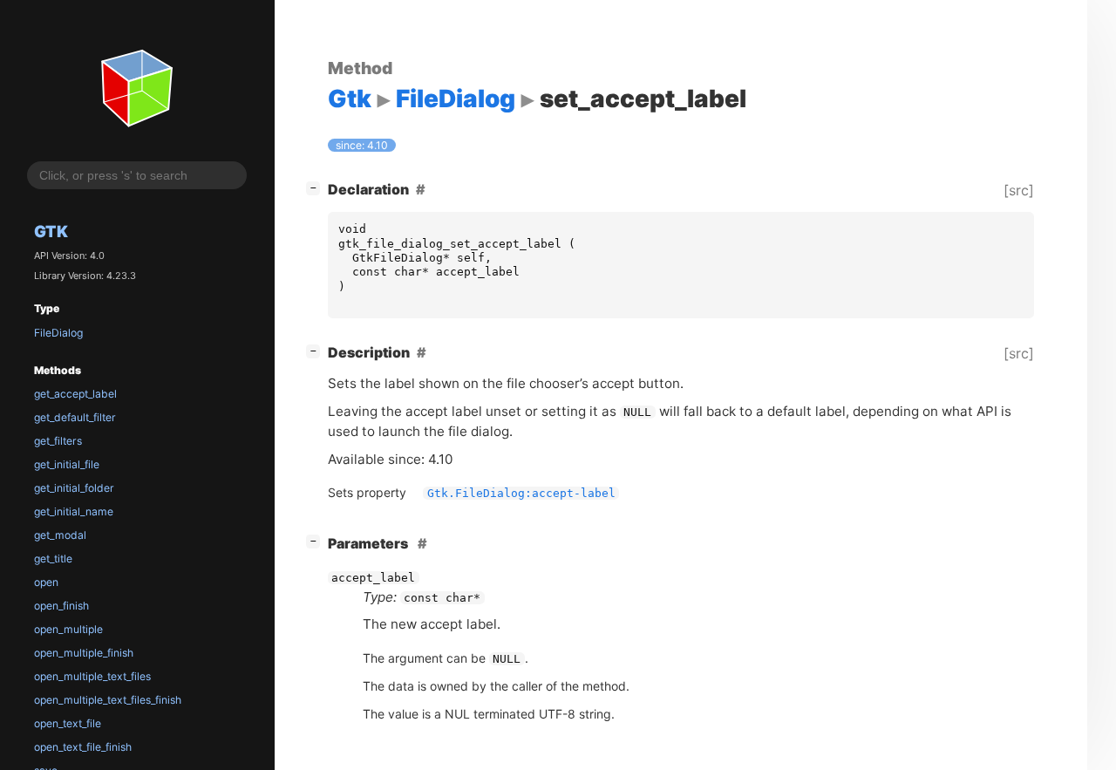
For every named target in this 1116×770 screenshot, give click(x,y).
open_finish (61, 605)
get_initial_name (73, 511)
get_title (53, 558)
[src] (1019, 190)
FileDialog (58, 332)
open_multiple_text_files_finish (107, 699)
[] (316, 187)
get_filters (58, 440)
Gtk (51, 231)
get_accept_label (75, 393)
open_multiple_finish (83, 652)
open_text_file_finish (83, 746)
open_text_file (67, 723)
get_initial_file (66, 464)
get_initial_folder (74, 487)
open (46, 582)
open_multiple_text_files (92, 676)
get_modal (60, 535)
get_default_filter (75, 417)
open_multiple (68, 629)
